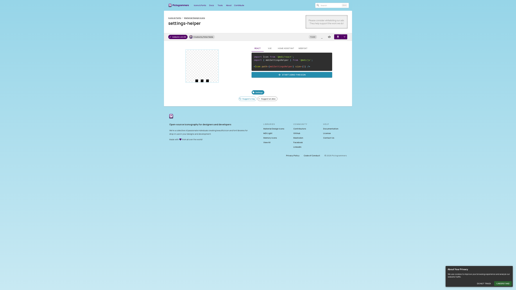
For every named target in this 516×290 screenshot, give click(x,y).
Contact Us (328, 138)
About (229, 5)
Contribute (239, 5)
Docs (211, 5)
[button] (313, 37)
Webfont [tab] (302, 48)
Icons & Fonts (200, 5)
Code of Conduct (312, 155)
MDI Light (267, 133)
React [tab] (258, 48)
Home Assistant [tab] (286, 48)
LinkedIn (297, 147)
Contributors (299, 128)
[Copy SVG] (329, 37)
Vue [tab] (270, 48)
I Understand (503, 283)
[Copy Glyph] (322, 37)
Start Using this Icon (294, 74)
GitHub (296, 133)
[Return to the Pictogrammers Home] (171, 116)
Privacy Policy (292, 155)
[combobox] (331, 5)
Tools (220, 5)
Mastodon (298, 138)
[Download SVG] (338, 36)
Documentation (330, 128)
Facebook (298, 142)
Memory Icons (270, 138)
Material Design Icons (194, 18)
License (327, 133)
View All (266, 142)
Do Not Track (484, 283)
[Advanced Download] (344, 36)
